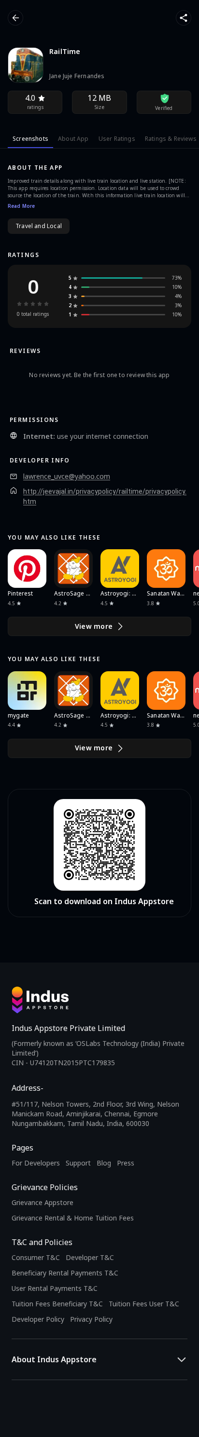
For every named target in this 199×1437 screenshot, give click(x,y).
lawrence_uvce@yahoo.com (66, 476)
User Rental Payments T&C (55, 1288)
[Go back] (15, 18)
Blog (104, 1162)
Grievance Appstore (42, 1202)
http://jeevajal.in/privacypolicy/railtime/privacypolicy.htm (104, 496)
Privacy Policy (91, 1319)
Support (78, 1162)
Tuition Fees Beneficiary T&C (57, 1303)
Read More (21, 206)
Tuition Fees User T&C (144, 1303)
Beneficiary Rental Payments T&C (65, 1272)
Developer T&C (90, 1257)
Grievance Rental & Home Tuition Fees (73, 1217)
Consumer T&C (36, 1257)
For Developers (36, 1162)
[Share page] (183, 18)
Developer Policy (38, 1319)
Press (125, 1162)
